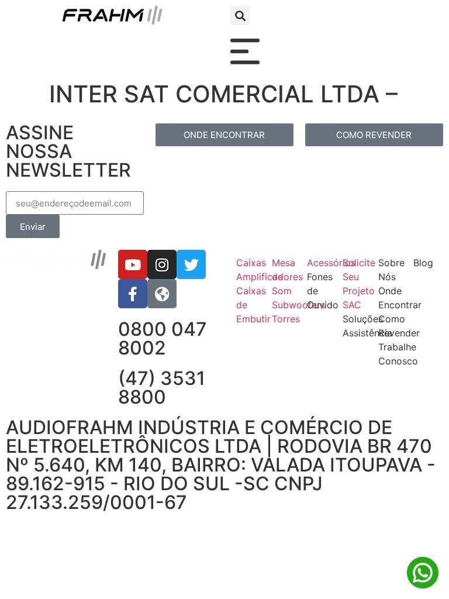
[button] (240, 15)
